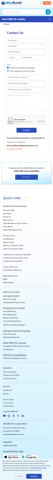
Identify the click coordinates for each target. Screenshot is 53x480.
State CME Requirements (12, 230)
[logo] (12, 3)
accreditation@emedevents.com (23, 145)
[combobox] (25, 77)
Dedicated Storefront (11, 337)
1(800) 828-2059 (16, 149)
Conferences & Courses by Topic (15, 257)
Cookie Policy (8, 406)
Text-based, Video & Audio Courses (16, 346)
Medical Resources (10, 276)
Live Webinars (8, 239)
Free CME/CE (8, 226)
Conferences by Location (12, 261)
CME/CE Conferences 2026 (13, 245)
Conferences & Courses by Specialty (17, 254)
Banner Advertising (10, 318)
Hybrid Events (8, 242)
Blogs (5, 279)
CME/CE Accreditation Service (14, 358)
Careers (6, 393)
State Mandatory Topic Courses (15, 223)
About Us (6, 386)
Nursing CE (7, 213)
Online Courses (9, 235)
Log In (47, 3)
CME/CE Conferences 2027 (13, 248)
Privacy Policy (8, 399)
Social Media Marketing (12, 321)
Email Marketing (9, 311)
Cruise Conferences (10, 267)
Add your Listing (9, 299)
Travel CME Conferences (12, 270)
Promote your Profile (11, 375)
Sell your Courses (10, 378)
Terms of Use (8, 403)
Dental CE (7, 216)
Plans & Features (9, 334)
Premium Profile (9, 372)
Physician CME (8, 210)
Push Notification (10, 314)
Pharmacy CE (8, 220)
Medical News (8, 282)
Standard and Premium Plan (14, 302)
